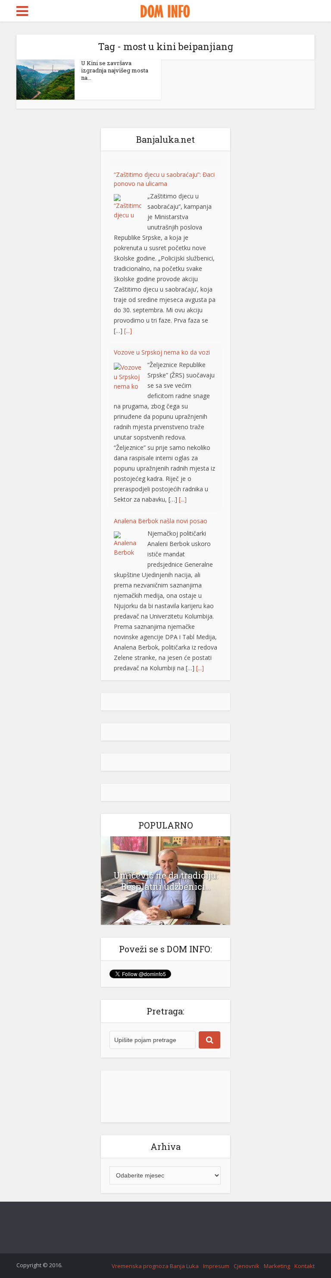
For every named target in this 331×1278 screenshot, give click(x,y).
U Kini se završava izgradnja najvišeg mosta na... (114, 70)
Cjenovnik (246, 1268)
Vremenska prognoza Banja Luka (155, 1268)
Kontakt (304, 1268)
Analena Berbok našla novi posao (160, 514)
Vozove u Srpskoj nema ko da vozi (162, 346)
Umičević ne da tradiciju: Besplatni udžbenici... (165, 883)
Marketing (277, 1268)
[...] (128, 324)
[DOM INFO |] (165, 10)
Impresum (216, 1268)
